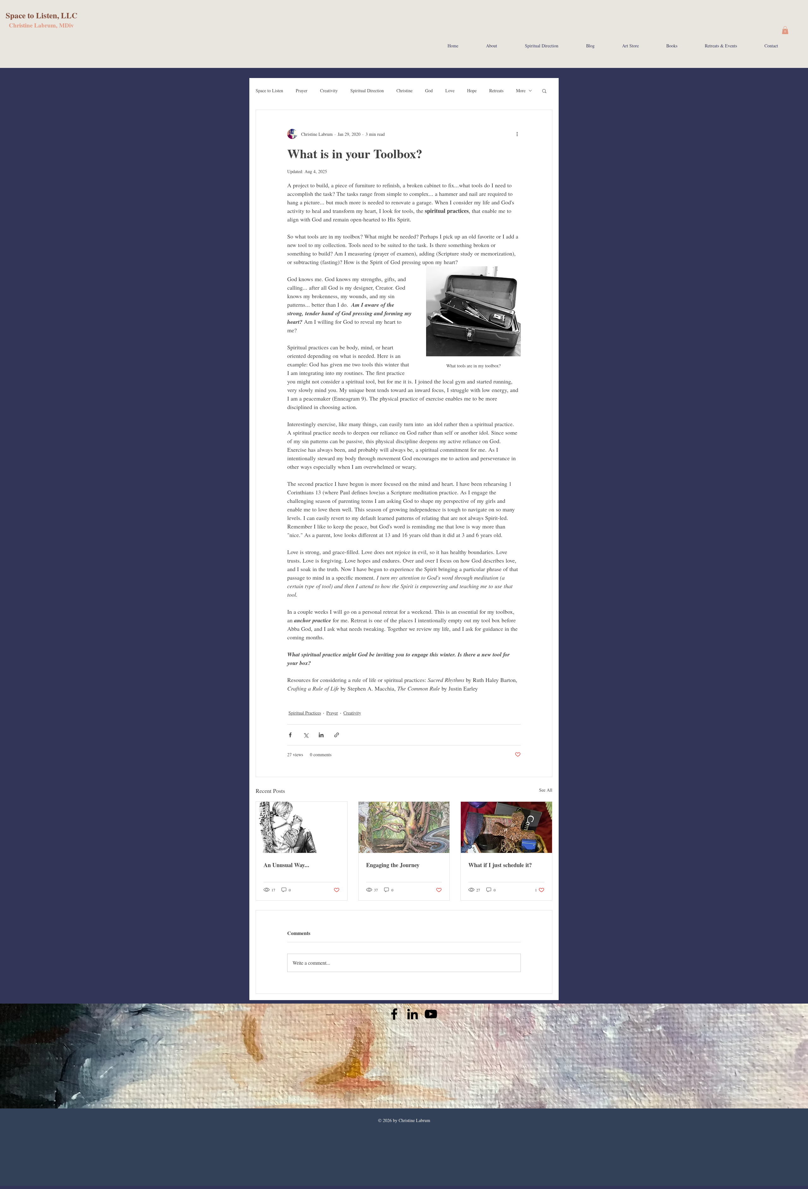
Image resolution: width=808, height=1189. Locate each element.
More (521, 91)
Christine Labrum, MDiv (41, 25)
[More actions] (517, 134)
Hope (472, 91)
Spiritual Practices (304, 713)
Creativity (329, 91)
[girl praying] (301, 827)
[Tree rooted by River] (404, 827)
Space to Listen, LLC (41, 15)
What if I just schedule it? (500, 865)
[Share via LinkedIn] (321, 735)
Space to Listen (269, 91)
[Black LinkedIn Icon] (412, 1014)
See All (545, 790)
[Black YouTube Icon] (430, 1014)
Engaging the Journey (392, 865)
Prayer (301, 91)
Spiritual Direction (367, 91)
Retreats (496, 91)
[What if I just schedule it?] (506, 827)
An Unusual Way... (286, 865)
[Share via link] (337, 735)
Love (449, 91)
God (429, 91)
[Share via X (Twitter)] (306, 735)
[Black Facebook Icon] (394, 1014)
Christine (404, 91)
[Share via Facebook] (290, 735)
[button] (785, 30)
